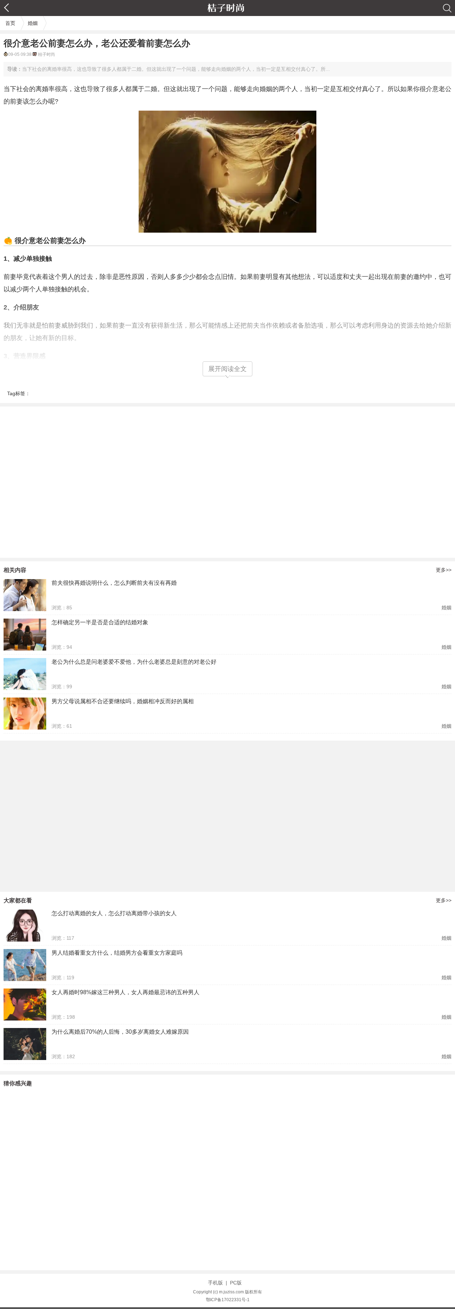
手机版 (215, 1283)
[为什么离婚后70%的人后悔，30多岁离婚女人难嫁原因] (25, 1044)
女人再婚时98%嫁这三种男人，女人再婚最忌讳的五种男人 (125, 992)
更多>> (443, 570)
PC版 (236, 1283)
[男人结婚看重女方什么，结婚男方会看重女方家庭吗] (25, 965)
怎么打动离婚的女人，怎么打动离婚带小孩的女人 (114, 913)
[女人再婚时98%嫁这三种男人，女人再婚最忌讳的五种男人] (25, 1005)
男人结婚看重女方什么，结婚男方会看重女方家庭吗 (117, 953)
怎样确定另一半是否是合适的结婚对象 (100, 622)
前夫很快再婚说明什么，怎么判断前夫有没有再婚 (114, 583)
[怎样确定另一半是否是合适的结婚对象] (25, 635)
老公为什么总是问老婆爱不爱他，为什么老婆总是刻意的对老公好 (134, 662)
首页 (10, 23)
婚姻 (33, 23)
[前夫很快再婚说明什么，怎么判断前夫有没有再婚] (25, 595)
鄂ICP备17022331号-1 (228, 1299)
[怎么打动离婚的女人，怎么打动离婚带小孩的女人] (25, 926)
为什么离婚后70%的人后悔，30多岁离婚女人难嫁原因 (120, 1032)
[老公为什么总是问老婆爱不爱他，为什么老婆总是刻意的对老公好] (25, 674)
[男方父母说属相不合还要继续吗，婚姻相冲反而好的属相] (25, 714)
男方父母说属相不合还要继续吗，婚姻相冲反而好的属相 (123, 701)
